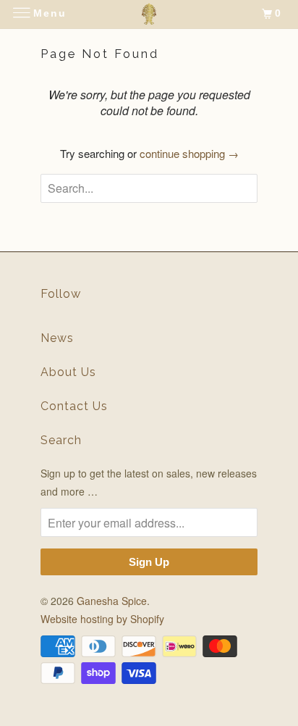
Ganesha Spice (112, 600)
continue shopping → (189, 153)
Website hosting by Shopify (102, 619)
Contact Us (74, 406)
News (57, 338)
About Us (68, 372)
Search (61, 440)
